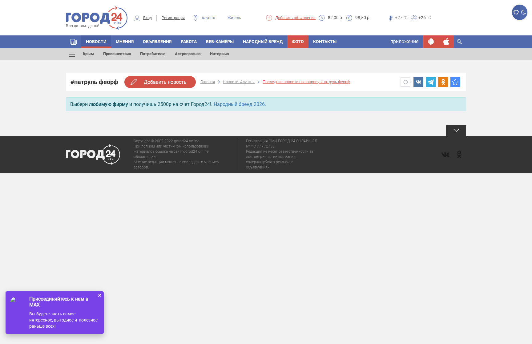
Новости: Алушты (239, 81)
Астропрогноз (188, 53)
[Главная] (73, 41)
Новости (96, 41)
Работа (189, 41)
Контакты (325, 41)
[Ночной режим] (523, 12)
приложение (404, 41)
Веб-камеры (220, 41)
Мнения (125, 41)
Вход (147, 17)
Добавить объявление (295, 17)
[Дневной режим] (516, 12)
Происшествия (117, 53)
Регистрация (173, 17)
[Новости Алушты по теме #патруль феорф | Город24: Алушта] (455, 82)
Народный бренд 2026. (240, 104)
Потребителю (153, 53)
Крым (88, 53)
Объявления (157, 41)
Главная (207, 81)
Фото (298, 41)
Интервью (219, 53)
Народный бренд (263, 41)
